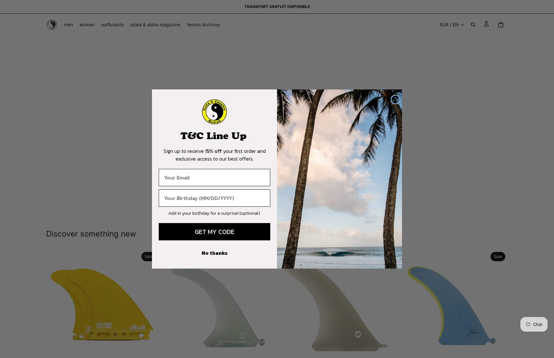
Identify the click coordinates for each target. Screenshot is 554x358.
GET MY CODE (214, 232)
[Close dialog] (395, 100)
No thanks (215, 253)
